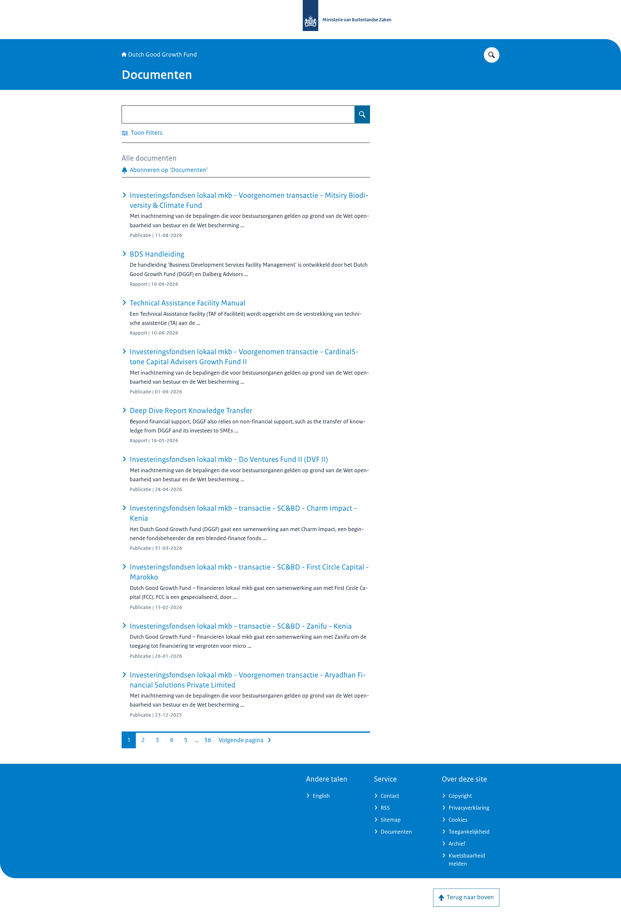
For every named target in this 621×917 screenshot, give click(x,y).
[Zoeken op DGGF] (491, 55)
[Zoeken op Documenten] (362, 114)
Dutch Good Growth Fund (162, 55)
